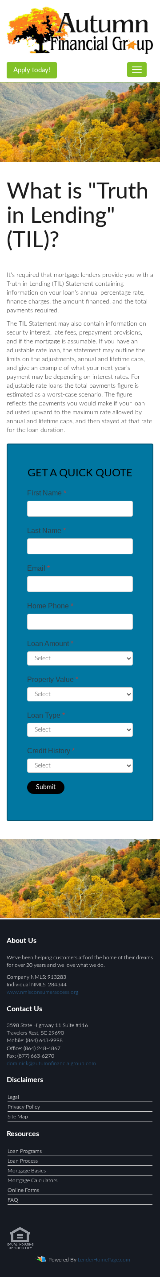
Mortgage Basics (27, 1170)
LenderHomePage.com (104, 1259)
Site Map (18, 1116)
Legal (13, 1097)
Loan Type (46, 715)
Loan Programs (25, 1151)
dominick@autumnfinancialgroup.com (51, 1063)
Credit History (51, 751)
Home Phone (50, 606)
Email (38, 568)
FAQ (13, 1200)
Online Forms (23, 1190)
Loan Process (23, 1161)
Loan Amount (50, 643)
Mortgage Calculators (32, 1180)
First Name (46, 493)
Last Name (46, 530)
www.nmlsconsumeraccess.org (42, 992)
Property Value (52, 679)
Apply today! (31, 70)
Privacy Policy (24, 1107)
